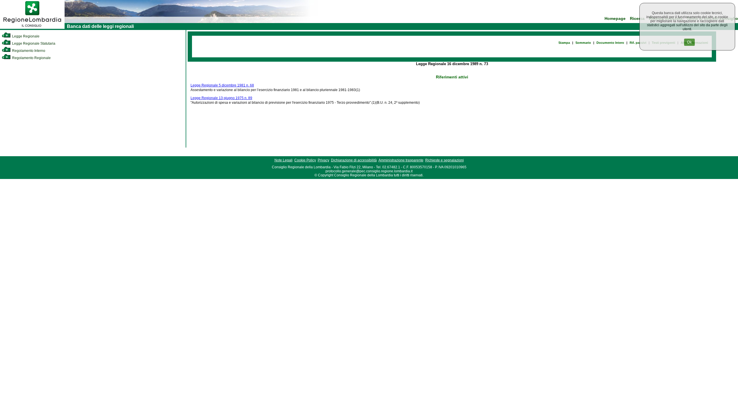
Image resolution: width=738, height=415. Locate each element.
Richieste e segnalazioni (444, 160)
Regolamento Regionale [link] (31, 58)
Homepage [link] (615, 18)
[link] (32, 28)
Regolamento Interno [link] (28, 51)
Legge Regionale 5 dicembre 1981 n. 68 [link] (222, 85)
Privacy (323, 160)
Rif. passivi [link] (638, 42)
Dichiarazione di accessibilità (354, 160)
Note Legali (283, 160)
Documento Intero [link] (610, 42)
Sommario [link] (583, 42)
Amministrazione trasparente (401, 160)
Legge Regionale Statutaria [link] (33, 44)
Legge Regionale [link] (25, 36)
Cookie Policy (305, 160)
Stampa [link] (564, 42)
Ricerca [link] (637, 18)
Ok (689, 42)
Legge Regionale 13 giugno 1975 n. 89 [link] (221, 98)
